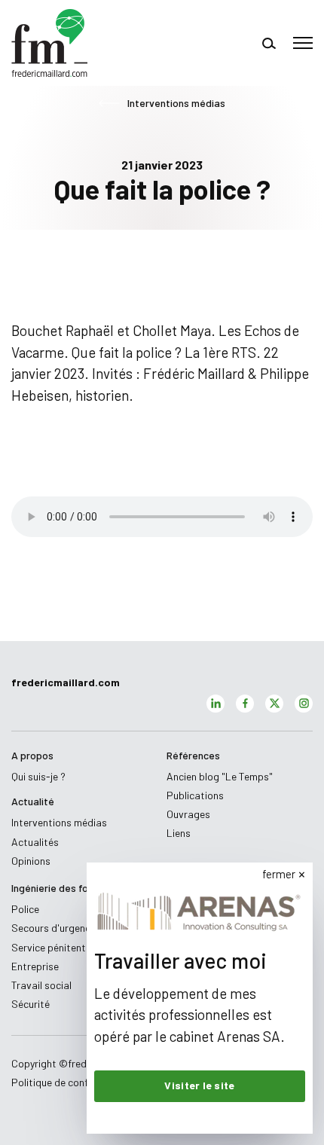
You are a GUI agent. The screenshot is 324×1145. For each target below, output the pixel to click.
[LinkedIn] (215, 704)
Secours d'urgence (53, 927)
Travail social (41, 985)
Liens (179, 832)
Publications (195, 795)
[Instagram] (304, 704)
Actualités (35, 841)
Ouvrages (188, 814)
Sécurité (30, 1003)
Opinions (30, 860)
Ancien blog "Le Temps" (220, 776)
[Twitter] (274, 704)
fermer (278, 874)
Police (25, 908)
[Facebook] (245, 704)
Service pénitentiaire (58, 947)
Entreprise (35, 966)
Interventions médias (176, 103)
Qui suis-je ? (38, 776)
